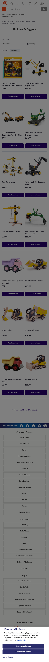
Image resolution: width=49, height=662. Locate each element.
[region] (24, 644)
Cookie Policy (21, 640)
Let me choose (8, 657)
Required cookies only (23, 652)
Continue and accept (23, 646)
